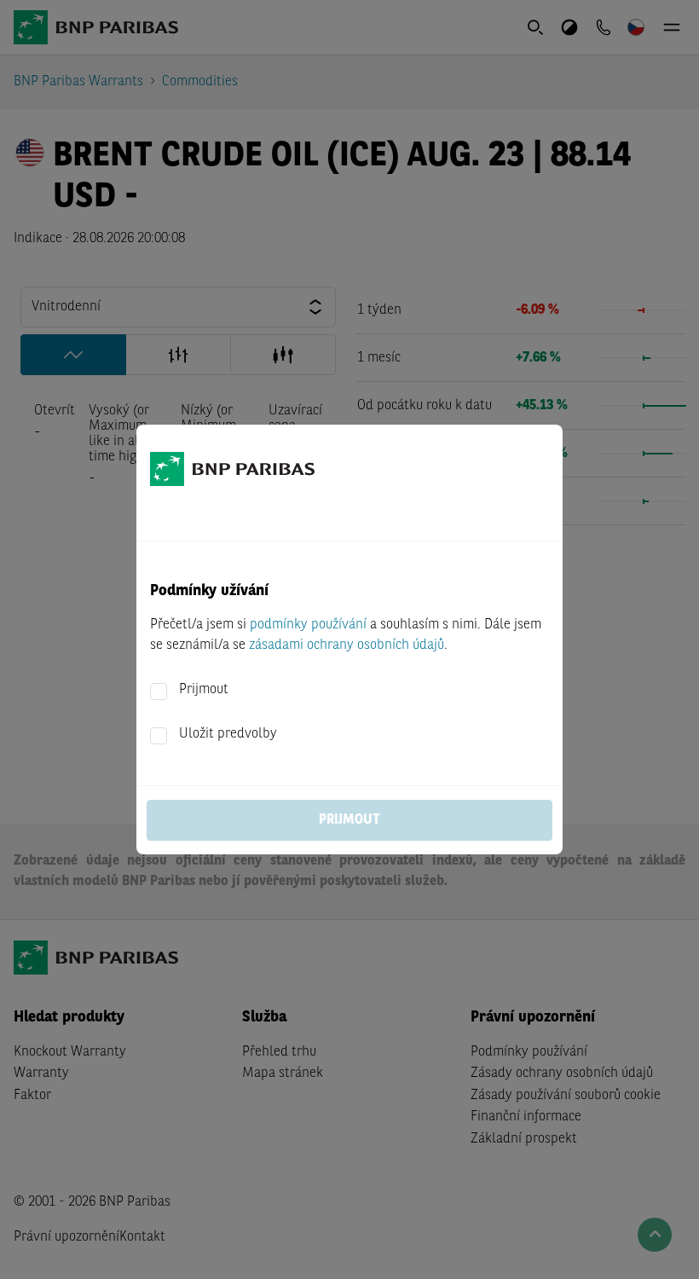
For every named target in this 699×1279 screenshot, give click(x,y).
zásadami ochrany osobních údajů (346, 645)
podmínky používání (308, 625)
